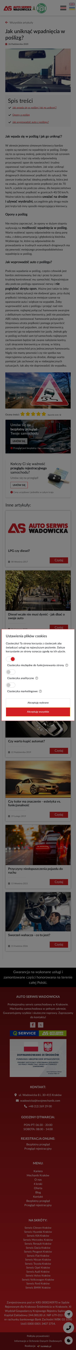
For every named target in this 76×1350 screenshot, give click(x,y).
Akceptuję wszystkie (38, 712)
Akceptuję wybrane (38, 703)
